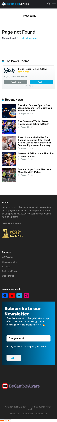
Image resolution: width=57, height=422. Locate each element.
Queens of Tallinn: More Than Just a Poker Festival (36, 154)
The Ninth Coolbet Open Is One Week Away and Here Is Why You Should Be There (35, 108)
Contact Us (14, 413)
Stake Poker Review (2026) (32, 69)
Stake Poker (8, 276)
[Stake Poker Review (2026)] (9, 72)
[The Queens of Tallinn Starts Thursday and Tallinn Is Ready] (9, 133)
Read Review (16, 82)
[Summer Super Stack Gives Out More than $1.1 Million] (9, 181)
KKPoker (6, 266)
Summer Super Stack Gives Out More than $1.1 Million (34, 170)
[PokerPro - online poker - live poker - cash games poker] (15, 4)
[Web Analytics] (5, 420)
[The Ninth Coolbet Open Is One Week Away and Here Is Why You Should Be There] (9, 117)
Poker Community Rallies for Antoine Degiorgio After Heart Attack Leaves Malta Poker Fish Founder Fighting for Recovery (34, 141)
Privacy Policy (41, 413)
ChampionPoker (9, 262)
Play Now (41, 82)
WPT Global (7, 257)
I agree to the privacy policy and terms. (28, 346)
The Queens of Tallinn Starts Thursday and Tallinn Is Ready (33, 122)
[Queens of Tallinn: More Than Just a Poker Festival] (9, 165)
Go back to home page (27, 38)
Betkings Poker (9, 271)
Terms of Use (27, 413)
